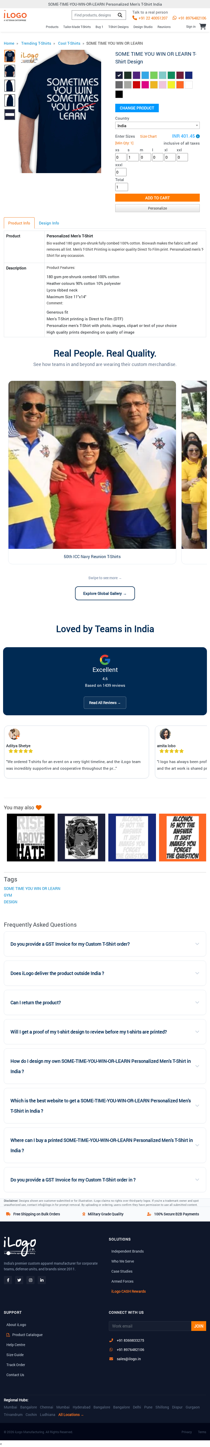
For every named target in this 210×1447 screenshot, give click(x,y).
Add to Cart (157, 197)
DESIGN (10, 901)
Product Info (19, 222)
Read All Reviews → (105, 702)
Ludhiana (47, 1414)
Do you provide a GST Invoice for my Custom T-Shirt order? (70, 944)
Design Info (49, 222)
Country (122, 118)
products (52, 27)
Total (119, 179)
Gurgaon (193, 1407)
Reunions (164, 27)
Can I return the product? (35, 1003)
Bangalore (28, 1407)
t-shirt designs (118, 27)
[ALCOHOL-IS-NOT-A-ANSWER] (180, 837)
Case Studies (121, 1271)
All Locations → (71, 1414)
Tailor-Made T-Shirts (77, 27)
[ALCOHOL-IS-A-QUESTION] (129, 837)
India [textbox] (122, 125)
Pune (148, 1407)
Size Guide (15, 1354)
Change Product (137, 107)
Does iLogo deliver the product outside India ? (57, 973)
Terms (202, 1432)
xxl (179, 149)
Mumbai (10, 1407)
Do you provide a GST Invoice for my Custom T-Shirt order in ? (73, 1180)
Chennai (46, 1407)
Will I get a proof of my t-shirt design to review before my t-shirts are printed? (88, 1032)
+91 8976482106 (191, 18)
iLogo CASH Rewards (128, 1291)
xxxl (118, 164)
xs (117, 149)
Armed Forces (122, 1281)
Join (198, 1326)
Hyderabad (81, 1407)
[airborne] (79, 837)
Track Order (15, 1364)
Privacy (187, 1432)
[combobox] (157, 125)
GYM (8, 895)
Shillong (162, 1407)
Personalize (157, 208)
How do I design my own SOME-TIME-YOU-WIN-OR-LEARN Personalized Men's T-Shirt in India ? (100, 1066)
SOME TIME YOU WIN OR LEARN (32, 888)
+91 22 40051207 (152, 18)
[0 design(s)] (202, 26)
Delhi (137, 1407)
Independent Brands (127, 1251)
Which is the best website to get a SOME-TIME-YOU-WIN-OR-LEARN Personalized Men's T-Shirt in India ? (100, 1106)
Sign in (191, 26)
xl (165, 149)
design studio (143, 27)
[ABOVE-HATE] (28, 837)
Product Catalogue (27, 1334)
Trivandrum (13, 1414)
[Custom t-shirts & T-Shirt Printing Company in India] (15, 15)
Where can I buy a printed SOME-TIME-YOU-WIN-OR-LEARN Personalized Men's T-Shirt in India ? (101, 1145)
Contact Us (15, 1374)
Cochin (31, 1414)
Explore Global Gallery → (105, 593)
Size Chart (148, 136)
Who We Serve (122, 1261)
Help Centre (15, 1344)
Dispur (177, 1407)
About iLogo (16, 1324)
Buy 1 (99, 27)
